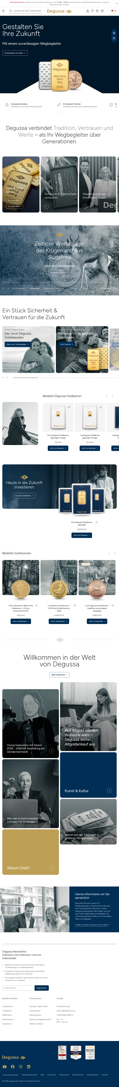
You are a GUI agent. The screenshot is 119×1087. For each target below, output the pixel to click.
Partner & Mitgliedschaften (40, 1019)
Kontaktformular (63, 1006)
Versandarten (34, 1011)
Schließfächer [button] (89, 288)
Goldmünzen (7, 1006)
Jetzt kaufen (65, 344)
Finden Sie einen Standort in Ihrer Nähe (91, 925)
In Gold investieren (58, 260)
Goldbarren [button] (74, 288)
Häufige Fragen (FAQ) (38, 1006)
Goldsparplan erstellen (13, 53)
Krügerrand (6, 1024)
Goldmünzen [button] (105, 288)
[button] (102, 11)
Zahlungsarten (35, 1015)
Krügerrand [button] (35, 288)
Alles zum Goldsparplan (16, 344)
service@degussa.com (66, 1011)
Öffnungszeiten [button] (18, 288)
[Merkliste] (92, 11)
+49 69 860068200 (65, 1015)
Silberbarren (7, 1015)
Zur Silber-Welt (13, 206)
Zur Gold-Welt (13, 201)
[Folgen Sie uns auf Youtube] (4, 1066)
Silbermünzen (7, 1019)
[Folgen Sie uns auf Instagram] (20, 1066)
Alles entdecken (58, 675)
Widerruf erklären (36, 1024)
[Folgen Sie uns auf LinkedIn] (28, 1066)
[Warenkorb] (97, 11)
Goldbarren (7, 1011)
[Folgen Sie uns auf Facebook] (12, 1066)
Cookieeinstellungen (10, 1075)
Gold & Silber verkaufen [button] (54, 288)
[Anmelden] (87, 11)
